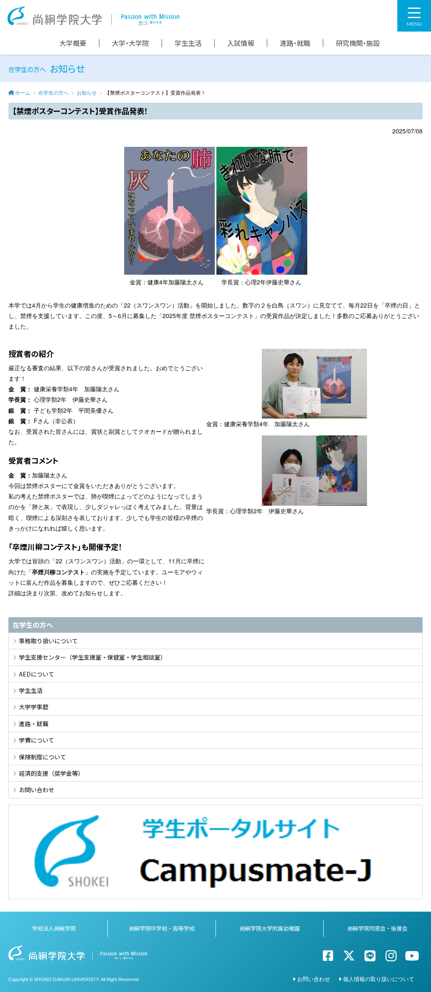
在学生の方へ (53, 92)
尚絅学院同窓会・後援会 (377, 928)
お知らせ (87, 92)
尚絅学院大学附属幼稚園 (269, 928)
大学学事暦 (33, 707)
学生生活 (188, 43)
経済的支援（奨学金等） (51, 773)
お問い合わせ (36, 789)
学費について (36, 740)
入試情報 (240, 43)
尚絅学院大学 (93, 15)
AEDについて (36, 674)
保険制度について (42, 757)
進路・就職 (295, 43)
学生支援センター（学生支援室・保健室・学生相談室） (92, 657)
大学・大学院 (130, 43)
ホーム (22, 92)
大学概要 (72, 43)
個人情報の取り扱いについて (378, 979)
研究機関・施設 (358, 43)
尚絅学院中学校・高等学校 (161, 928)
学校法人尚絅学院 (54, 928)
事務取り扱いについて (48, 641)
